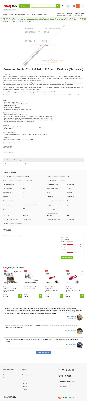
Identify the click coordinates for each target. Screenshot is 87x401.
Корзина (5, 375)
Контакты (24, 389)
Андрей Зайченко (71, 344)
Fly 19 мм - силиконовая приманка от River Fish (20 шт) (73, 289)
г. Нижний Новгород (66, 381)
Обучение (25, 386)
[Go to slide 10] (48, 64)
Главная (5, 14)
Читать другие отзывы (43, 352)
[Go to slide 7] (44, 64)
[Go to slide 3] (38, 64)
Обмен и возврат (31, 14)
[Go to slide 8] (45, 64)
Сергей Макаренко (70, 330)
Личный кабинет (7, 372)
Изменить (28, 160)
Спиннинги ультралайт (26, 21)
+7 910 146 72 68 (64, 376)
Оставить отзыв (67, 257)
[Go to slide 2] (37, 64)
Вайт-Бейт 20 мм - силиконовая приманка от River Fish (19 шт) (52, 289)
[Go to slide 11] (49, 64)
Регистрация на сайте (9, 369)
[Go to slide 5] (41, 64)
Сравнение (6, 378)
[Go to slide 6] (42, 64)
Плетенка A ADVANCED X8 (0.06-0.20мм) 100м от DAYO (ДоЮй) (10, 289)
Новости (45, 14)
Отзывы (39, 14)
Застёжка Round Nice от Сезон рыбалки (30, 287)
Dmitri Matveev (71, 316)
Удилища (13, 21)
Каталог (25, 6)
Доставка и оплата (20, 14)
